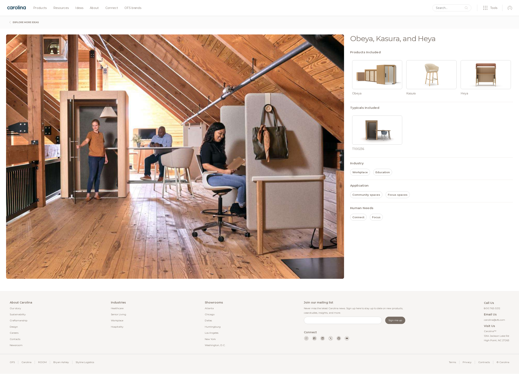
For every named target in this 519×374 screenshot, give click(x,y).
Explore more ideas (25, 22)
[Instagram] (306, 338)
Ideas (79, 8)
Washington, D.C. (215, 345)
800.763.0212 (492, 308)
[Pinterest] (338, 338)
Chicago (209, 314)
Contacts (15, 339)
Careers (14, 332)
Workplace (117, 320)
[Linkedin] (322, 338)
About (94, 8)
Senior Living (118, 314)
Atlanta (209, 308)
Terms (452, 362)
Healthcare (117, 308)
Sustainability (18, 314)
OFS (12, 362)
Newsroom (16, 345)
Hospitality (117, 326)
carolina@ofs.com (494, 319)
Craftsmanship (18, 320)
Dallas (208, 320)
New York (210, 339)
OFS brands (132, 8)
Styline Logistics (85, 362)
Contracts (484, 362)
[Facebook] (314, 338)
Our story (15, 308)
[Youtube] (346, 338)
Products (40, 8)
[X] (330, 338)
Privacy (467, 362)
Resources (61, 8)
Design (14, 326)
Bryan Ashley (61, 362)
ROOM (42, 362)
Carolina (26, 362)
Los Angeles (211, 332)
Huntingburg (213, 326)
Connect (111, 8)
